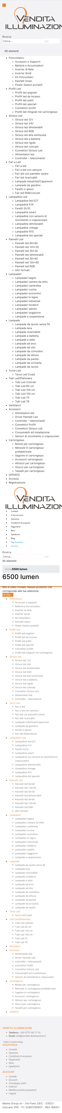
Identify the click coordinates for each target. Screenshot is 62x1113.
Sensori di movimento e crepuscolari (37, 436)
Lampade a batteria (27, 335)
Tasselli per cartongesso (30, 471)
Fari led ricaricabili (26, 177)
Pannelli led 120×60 (27, 262)
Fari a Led (15, 162)
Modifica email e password (22, 1090)
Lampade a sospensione (29, 316)
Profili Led (15, 88)
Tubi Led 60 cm (24, 386)
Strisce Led (15, 115)
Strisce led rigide (25, 142)
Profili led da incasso (27, 96)
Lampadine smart (25, 212)
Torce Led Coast (25, 374)
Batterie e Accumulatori (29, 65)
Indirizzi (13, 1086)
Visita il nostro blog (13, 1041)
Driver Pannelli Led (26, 416)
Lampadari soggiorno (28, 312)
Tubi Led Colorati (25, 382)
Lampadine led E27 (26, 200)
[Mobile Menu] (4, 5)
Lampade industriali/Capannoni (33, 181)
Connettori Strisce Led (28, 150)
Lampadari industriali (27, 301)
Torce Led (15, 370)
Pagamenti (16, 526)
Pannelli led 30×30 (26, 250)
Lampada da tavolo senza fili (32, 324)
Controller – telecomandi (30, 158)
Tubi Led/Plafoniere (20, 378)
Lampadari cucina (25, 289)
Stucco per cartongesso (29, 467)
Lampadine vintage (26, 227)
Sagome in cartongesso (29, 455)
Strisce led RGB (24, 131)
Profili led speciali (25, 104)
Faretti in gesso (24, 189)
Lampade (14, 320)
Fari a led (20, 165)
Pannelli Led (16, 239)
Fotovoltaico (16, 57)
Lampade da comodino (29, 351)
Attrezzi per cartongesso (30, 463)
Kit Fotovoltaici (24, 77)
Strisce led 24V (24, 123)
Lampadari (15, 274)
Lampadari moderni (26, 304)
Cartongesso (16, 440)
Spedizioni (15, 534)
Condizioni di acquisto (20, 522)
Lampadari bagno (25, 277)
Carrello (13, 1076)
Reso (13, 530)
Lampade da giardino (28, 185)
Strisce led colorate (27, 146)
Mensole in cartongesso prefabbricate (35, 988)
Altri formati (22, 270)
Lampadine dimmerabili (29, 223)
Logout (12, 1093)
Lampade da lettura (27, 355)
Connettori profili (25, 108)
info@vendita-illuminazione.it (31, 1035)
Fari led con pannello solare (31, 173)
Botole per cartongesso (29, 443)
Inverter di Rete (24, 69)
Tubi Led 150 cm (25, 393)
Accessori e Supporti (27, 61)
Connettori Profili (25, 424)
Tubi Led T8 (22, 401)
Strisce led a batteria (27, 138)
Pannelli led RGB (25, 266)
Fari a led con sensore (28, 169)
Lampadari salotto (26, 308)
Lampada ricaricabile (27, 332)
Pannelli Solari (23, 81)
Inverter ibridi (23, 73)
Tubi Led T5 (22, 397)
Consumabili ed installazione (32, 432)
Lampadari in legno (26, 297)
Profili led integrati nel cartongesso (36, 111)
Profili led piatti (24, 100)
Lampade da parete (27, 359)
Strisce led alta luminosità (30, 135)
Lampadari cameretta (28, 285)
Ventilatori (15, 405)
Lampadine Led (18, 196)
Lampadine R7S (24, 231)
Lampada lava (23, 328)
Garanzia (15, 519)
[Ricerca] (47, 41)
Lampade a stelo (25, 339)
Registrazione (17, 482)
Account (13, 1079)
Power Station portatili (28, 84)
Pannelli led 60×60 (26, 243)
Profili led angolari (26, 92)
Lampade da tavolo (26, 366)
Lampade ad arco (25, 343)
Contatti (14, 511)
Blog (13, 538)
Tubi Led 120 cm (25, 389)
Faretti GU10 (22, 208)
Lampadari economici (28, 293)
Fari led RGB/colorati (27, 193)
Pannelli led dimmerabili (29, 254)
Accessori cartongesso (29, 459)
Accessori (15, 409)
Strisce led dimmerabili (29, 127)
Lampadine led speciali (29, 235)
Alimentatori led (24, 154)
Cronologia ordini (17, 1083)
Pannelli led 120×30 (27, 247)
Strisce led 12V (24, 119)
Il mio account (17, 515)
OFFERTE (14, 474)
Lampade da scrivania (28, 362)
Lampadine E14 (24, 204)
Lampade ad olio (25, 347)
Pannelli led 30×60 (26, 258)
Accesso (14, 478)
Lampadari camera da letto (31, 281)
